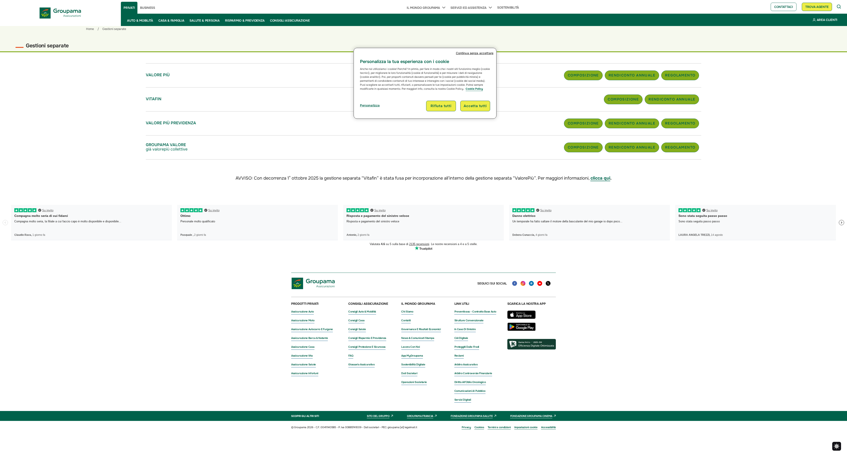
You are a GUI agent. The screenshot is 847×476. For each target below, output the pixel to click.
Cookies (479, 427)
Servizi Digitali (462, 400)
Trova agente (816, 7)
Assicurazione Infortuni (304, 373)
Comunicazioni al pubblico (470, 391)
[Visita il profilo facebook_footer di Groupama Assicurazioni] (514, 283)
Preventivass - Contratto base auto (475, 311)
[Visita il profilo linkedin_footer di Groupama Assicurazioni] (531, 283)
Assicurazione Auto (302, 311)
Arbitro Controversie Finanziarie (473, 373)
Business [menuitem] (147, 8)
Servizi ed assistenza (468, 8)
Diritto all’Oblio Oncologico (470, 382)
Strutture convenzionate (468, 320)
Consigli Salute (357, 329)
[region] (425, 83)
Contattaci (783, 7)
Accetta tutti (475, 106)
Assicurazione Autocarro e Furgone (312, 329)
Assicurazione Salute (303, 364)
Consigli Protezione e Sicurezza (367, 347)
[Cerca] (839, 7)
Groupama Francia (420, 416)
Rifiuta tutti (441, 106)
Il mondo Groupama (423, 8)
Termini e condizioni (499, 427)
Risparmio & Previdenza (245, 20)
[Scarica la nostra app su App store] (521, 320)
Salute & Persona (204, 20)
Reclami (459, 355)
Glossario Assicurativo (361, 364)
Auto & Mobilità (140, 20)
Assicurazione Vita (302, 355)
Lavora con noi (410, 347)
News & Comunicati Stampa (417, 338)
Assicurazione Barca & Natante (309, 338)
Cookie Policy (474, 89)
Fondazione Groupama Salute (472, 416)
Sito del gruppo (378, 416)
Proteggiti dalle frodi (466, 347)
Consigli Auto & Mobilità (362, 311)
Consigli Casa (356, 320)
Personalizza (370, 105)
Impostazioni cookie (526, 427)
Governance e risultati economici (421, 329)
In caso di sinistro (465, 329)
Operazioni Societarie (414, 382)
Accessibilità (548, 427)
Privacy (466, 427)
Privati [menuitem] (129, 8)
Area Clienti (827, 20)
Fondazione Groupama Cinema (531, 416)
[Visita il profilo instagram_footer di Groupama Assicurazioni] (523, 283)
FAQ (350, 355)
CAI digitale (461, 338)
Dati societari (409, 373)
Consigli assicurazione (290, 20)
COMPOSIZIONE (583, 75)
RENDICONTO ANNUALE (632, 75)
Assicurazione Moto (303, 320)
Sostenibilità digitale (413, 364)
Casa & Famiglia (171, 20)
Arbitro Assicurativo (466, 364)
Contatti (406, 320)
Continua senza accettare (474, 53)
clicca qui (600, 178)
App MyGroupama (412, 355)
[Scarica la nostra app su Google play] (521, 330)
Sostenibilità (508, 7)
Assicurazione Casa (303, 347)
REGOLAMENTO (680, 75)
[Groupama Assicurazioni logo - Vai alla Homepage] (60, 13)
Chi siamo (407, 311)
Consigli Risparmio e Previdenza (367, 338)
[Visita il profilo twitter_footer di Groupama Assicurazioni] (548, 283)
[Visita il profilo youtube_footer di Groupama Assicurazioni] (539, 283)
